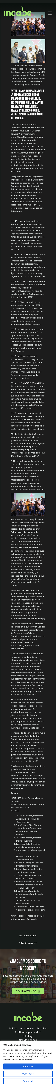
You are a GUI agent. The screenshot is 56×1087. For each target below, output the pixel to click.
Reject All (28, 1081)
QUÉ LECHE (23, 254)
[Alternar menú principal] (49, 13)
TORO (21, 302)
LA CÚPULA (23, 281)
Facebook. (32, 919)
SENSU (22, 221)
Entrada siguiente (28, 943)
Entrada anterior (28, 935)
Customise (28, 1073)
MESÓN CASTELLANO (27, 356)
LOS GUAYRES (24, 413)
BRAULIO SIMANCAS (27, 434)
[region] (28, 1064)
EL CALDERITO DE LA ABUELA (31, 383)
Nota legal (28, 1036)
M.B (21, 461)
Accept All (28, 1066)
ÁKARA (21, 329)
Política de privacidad (28, 1032)
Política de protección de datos (28, 1028)
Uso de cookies (28, 1040)
